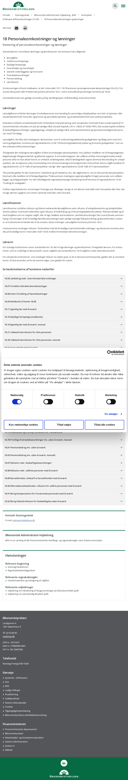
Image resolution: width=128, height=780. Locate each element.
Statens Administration (16, 741)
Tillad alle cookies (104, 424)
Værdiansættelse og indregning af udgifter (28, 580)
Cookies (9, 706)
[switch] (48, 401)
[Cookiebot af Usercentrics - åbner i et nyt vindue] (109, 352)
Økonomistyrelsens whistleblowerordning (25, 715)
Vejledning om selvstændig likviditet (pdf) (28, 593)
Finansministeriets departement (21, 729)
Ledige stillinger (12, 690)
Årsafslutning (11, 694)
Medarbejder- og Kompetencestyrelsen (24, 737)
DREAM (8, 749)
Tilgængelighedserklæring (17, 710)
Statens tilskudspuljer (15, 702)
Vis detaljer (111, 414)
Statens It (9, 745)
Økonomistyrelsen (14, 733)
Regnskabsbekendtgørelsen (21, 570)
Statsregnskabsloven (18, 566)
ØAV (7, 685)
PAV (7, 681)
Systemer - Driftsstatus (16, 677)
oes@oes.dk (9, 636)
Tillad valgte (64, 424)
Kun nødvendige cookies (23, 424)
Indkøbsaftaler (12, 698)
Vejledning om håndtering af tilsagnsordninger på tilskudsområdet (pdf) (43, 590)
